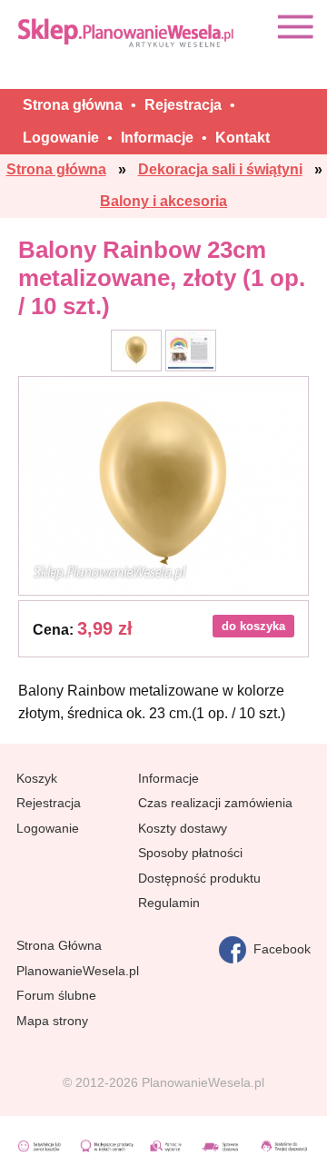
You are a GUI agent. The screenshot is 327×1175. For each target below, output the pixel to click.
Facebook (278, 949)
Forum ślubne (56, 995)
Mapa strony (52, 1020)
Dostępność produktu (199, 878)
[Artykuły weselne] (127, 32)
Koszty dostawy (182, 828)
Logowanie (47, 828)
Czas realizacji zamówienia (215, 802)
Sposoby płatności (190, 852)
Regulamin (169, 902)
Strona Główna (59, 945)
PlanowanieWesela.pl (77, 970)
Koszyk (36, 778)
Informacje (168, 778)
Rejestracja (48, 802)
